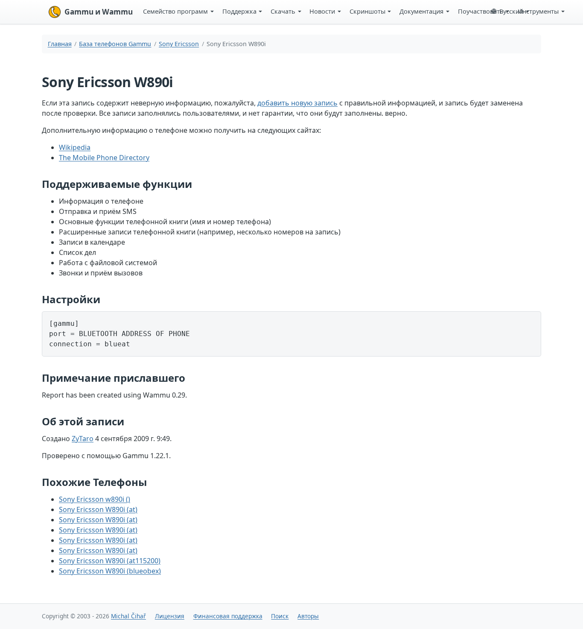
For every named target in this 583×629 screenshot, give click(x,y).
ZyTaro (82, 438)
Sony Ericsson (179, 44)
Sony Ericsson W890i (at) (98, 509)
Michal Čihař (128, 616)
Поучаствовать (481, 11)
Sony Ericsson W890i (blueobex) (110, 571)
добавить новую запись (297, 103)
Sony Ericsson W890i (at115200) (109, 560)
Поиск (280, 616)
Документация (421, 11)
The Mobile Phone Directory (104, 157)
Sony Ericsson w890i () (94, 499)
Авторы (308, 616)
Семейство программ (175, 11)
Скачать (283, 11)
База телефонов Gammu (115, 44)
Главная (60, 44)
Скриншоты (367, 11)
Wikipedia (74, 147)
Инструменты (538, 11)
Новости (322, 11)
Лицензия (169, 616)
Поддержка (239, 11)
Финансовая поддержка (227, 616)
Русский (511, 11)
